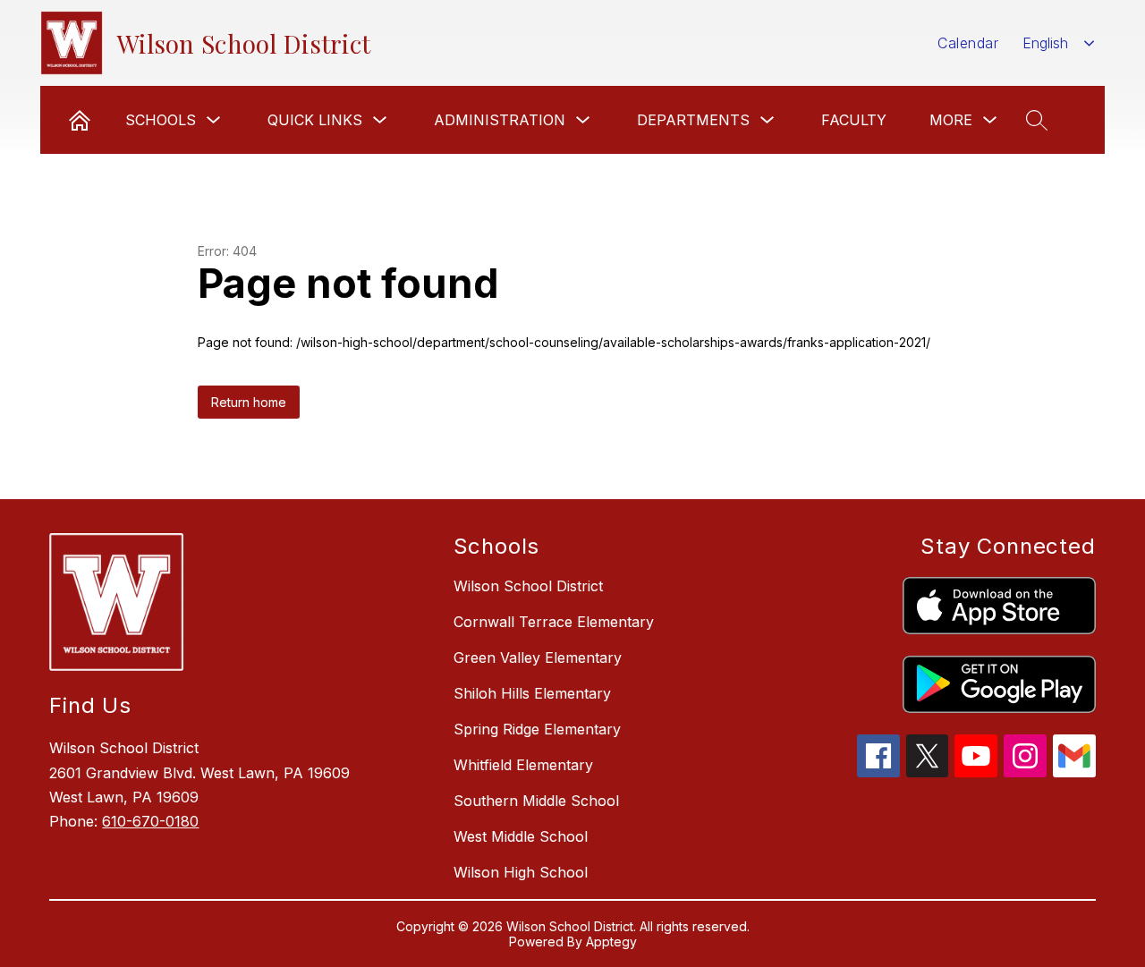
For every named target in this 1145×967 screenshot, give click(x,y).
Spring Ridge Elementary (537, 729)
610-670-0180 (150, 821)
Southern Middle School (536, 801)
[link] (79, 119)
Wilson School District (528, 586)
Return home (248, 402)
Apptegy (611, 941)
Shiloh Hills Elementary (532, 693)
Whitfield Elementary (523, 765)
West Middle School (521, 836)
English (1045, 43)
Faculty (853, 120)
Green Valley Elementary (538, 657)
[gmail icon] (1074, 772)
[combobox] (1059, 43)
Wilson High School (521, 872)
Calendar (967, 43)
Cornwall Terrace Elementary (554, 622)
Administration (499, 120)
